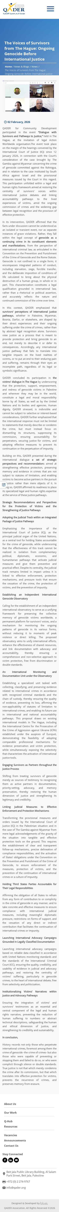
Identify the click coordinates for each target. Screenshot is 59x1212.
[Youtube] (16, 1160)
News (35, 66)
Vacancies (10, 1135)
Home (8, 66)
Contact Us (11, 1145)
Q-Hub (8, 1121)
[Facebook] (4, 1160)
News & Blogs (21, 66)
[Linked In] (10, 1160)
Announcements (15, 1140)
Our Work (10, 1112)
